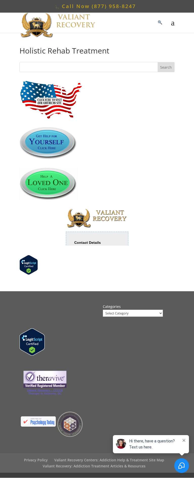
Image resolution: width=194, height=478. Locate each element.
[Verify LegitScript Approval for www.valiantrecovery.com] (28, 273)
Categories (112, 306)
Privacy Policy (36, 460)
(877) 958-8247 (114, 6)
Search (166, 67)
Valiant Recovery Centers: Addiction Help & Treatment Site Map (109, 460)
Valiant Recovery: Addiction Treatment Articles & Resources (94, 466)
